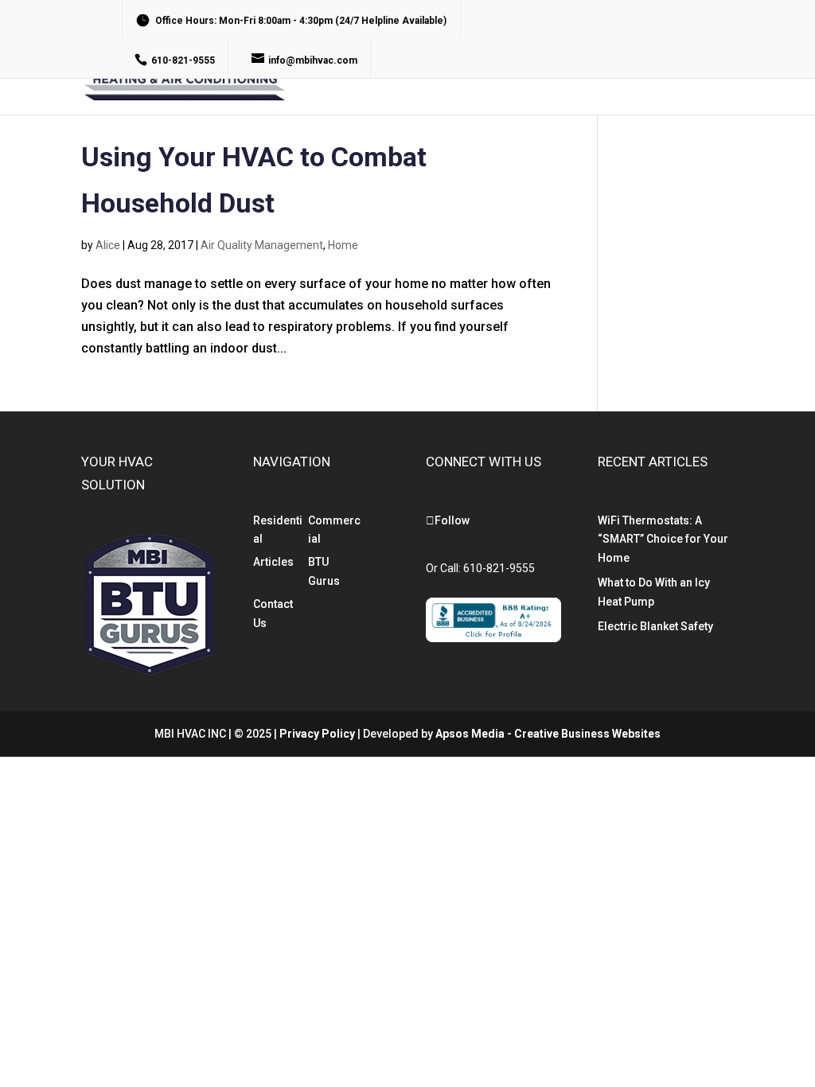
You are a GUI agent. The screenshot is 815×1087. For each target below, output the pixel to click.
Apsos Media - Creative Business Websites (548, 733)
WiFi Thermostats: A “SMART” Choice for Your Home (663, 539)
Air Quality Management (262, 245)
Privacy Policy (317, 733)
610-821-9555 (499, 568)
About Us (571, 70)
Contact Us (668, 70)
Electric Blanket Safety (655, 626)
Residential (366, 70)
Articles (273, 561)
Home (343, 245)
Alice (108, 245)
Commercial (471, 70)
